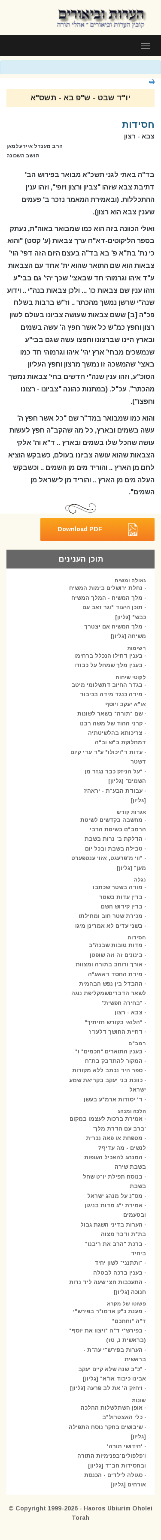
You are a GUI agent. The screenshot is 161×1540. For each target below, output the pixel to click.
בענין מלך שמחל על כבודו (108, 665)
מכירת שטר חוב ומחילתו (111, 916)
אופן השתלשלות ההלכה (112, 1408)
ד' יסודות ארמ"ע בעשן (113, 1099)
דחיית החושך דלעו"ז (116, 1032)
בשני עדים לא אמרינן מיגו (109, 926)
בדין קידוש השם (122, 906)
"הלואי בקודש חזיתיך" (114, 1022)
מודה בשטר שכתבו (118, 887)
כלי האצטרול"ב (122, 1417)
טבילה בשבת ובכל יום (114, 848)
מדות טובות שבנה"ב (115, 945)
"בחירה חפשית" (122, 1003)
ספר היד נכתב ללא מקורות (107, 1070)
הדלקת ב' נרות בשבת (114, 839)
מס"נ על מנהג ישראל (115, 1196)
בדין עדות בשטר (121, 897)
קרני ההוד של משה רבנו (111, 723)
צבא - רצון (129, 1012)
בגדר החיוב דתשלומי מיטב (107, 685)
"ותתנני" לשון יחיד (118, 1263)
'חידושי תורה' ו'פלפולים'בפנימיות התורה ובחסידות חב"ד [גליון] (111, 1456)
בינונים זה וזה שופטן (116, 955)
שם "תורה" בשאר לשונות (110, 713)
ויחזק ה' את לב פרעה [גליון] (106, 1388)
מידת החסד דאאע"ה (115, 974)
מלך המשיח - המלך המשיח (107, 598)
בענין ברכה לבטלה (118, 1272)
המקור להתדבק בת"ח (114, 1061)
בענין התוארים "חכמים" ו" (109, 1051)
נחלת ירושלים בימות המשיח (106, 588)
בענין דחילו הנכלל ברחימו (108, 656)
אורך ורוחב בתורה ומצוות (109, 964)
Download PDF (80, 529)
